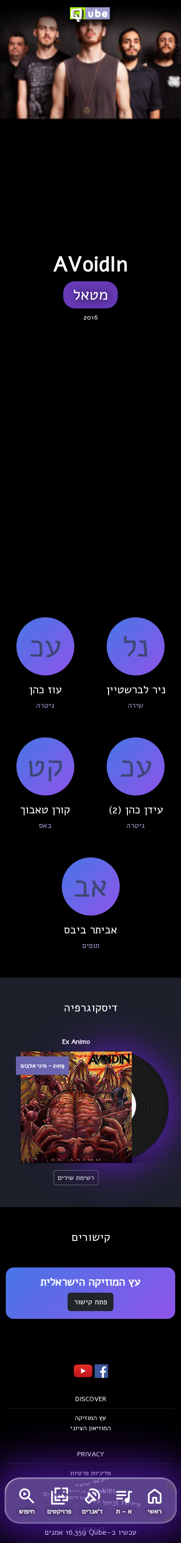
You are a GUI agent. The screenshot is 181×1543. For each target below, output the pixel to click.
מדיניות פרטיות (90, 1473)
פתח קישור (90, 1302)
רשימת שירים (76, 1177)
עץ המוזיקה (90, 1417)
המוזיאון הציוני (90, 1428)
